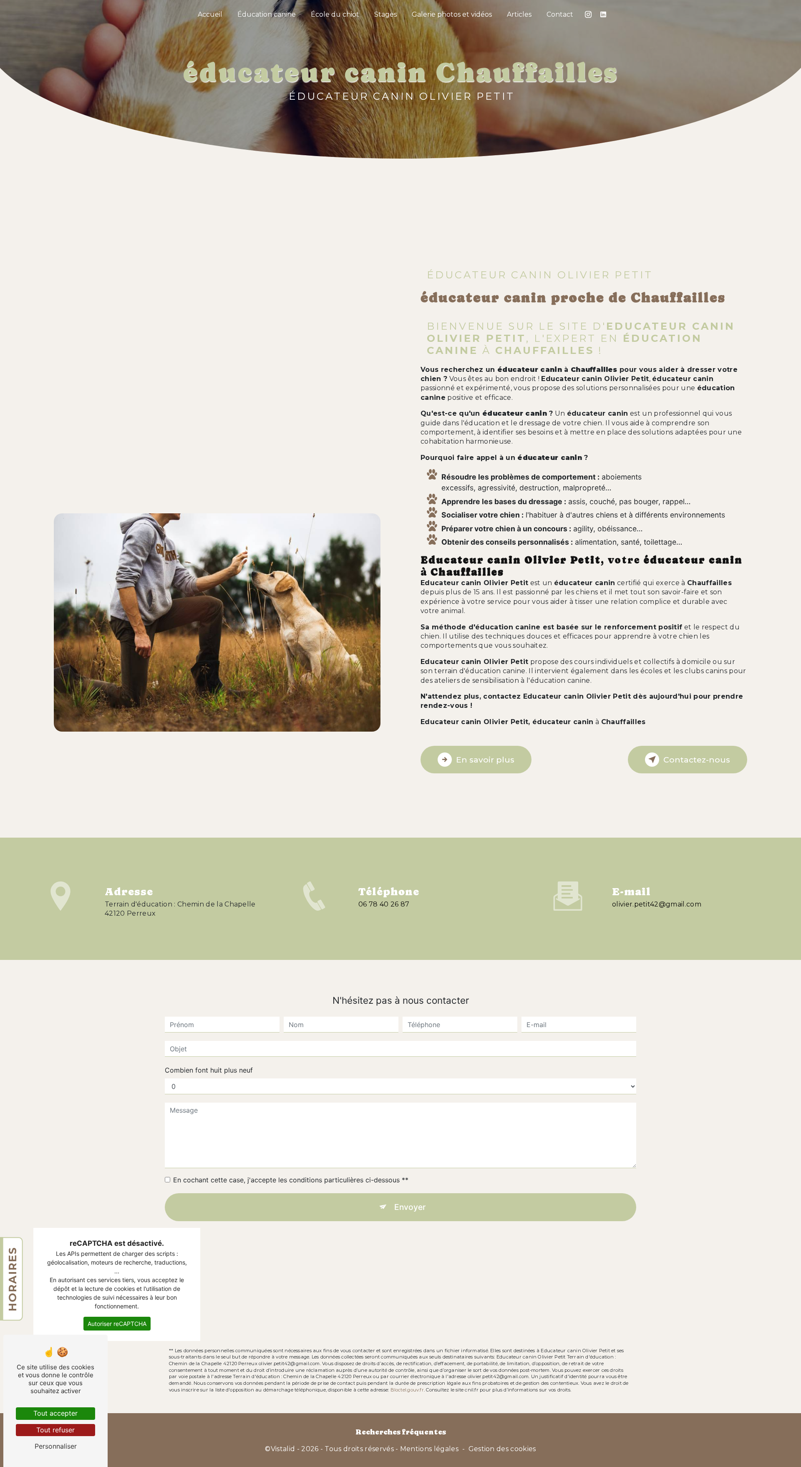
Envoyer (410, 1207)
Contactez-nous (696, 760)
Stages (385, 14)
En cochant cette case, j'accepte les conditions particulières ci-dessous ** (290, 1180)
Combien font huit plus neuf (209, 1070)
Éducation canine (266, 14)
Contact (560, 14)
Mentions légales (429, 1449)
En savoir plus (485, 760)
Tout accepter (55, 1413)
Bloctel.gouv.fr (407, 1390)
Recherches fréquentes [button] (400, 1432)
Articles (519, 14)
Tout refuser (55, 1430)
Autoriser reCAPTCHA (117, 1323)
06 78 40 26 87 (383, 904)
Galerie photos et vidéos (452, 14)
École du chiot (335, 14)
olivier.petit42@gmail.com (656, 904)
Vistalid (283, 1449)
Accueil (210, 14)
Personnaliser (56, 1446)
